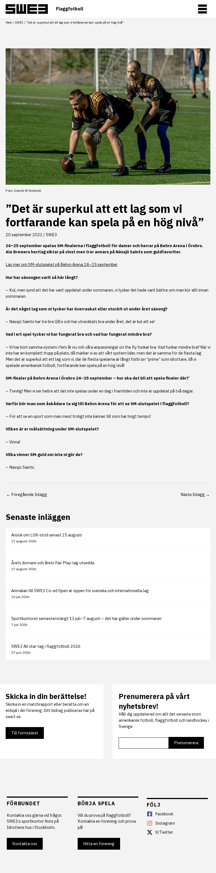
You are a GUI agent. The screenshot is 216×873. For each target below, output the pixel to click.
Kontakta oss (24, 843)
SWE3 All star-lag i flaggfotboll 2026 (45, 646)
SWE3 (51, 234)
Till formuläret (24, 733)
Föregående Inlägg (26, 494)
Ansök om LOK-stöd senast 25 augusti (46, 535)
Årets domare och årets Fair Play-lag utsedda (52, 562)
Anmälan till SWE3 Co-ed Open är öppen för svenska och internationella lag (80, 590)
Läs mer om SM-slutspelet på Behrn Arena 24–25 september (62, 264)
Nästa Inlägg (195, 494)
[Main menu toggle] (202, 9)
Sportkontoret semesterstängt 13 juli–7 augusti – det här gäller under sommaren (86, 618)
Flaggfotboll (69, 9)
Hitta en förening (98, 843)
